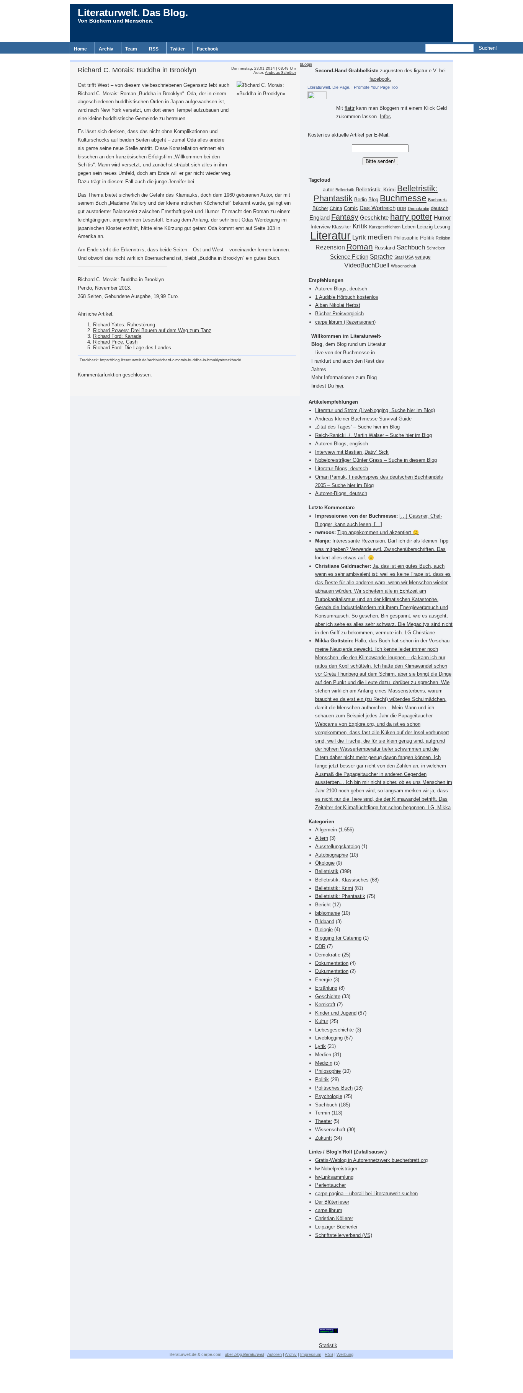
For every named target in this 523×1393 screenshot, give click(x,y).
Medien (323, 1054)
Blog (373, 199)
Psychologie (328, 1096)
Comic (351, 208)
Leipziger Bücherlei (336, 1227)
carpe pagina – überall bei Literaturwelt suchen (366, 1193)
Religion (443, 238)
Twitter (177, 49)
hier (339, 386)
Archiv (106, 49)
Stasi (399, 257)
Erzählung (326, 988)
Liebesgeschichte (334, 1030)
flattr (350, 108)
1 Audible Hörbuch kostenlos (346, 297)
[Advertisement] (261, 56)
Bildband (324, 921)
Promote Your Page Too (376, 87)
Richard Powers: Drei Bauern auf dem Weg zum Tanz (152, 330)
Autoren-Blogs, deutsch (341, 289)
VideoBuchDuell (366, 265)
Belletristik (344, 189)
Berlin (360, 199)
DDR (401, 208)
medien (380, 237)
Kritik (360, 226)
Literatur (330, 235)
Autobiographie (331, 855)
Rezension (330, 247)
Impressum (310, 1354)
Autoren (274, 1354)
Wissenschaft (403, 266)
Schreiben (436, 248)
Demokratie (418, 208)
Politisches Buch (334, 1088)
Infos (385, 116)
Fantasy (344, 217)
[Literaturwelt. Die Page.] (380, 95)
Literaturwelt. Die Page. (328, 87)
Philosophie (406, 238)
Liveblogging (329, 1038)
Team (131, 49)
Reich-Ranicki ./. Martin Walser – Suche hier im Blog (373, 435)
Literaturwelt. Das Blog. (133, 12)
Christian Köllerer (334, 1218)
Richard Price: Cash (115, 342)
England (319, 217)
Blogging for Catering (338, 938)
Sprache (381, 256)
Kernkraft (325, 1004)
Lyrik (359, 237)
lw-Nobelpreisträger (336, 1168)
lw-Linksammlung (334, 1177)
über (244, 1354)
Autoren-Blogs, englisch (341, 443)
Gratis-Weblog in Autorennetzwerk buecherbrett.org (371, 1160)
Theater (323, 1121)
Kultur (321, 1021)
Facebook (207, 49)
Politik (427, 238)
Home (80, 49)
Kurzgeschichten (384, 227)
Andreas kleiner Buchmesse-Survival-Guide (363, 419)
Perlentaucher (330, 1185)
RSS (154, 49)
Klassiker (341, 227)
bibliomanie (327, 913)
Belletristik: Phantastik (340, 896)
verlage (423, 257)
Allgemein (326, 830)
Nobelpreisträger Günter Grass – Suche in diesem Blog (376, 460)
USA (409, 257)
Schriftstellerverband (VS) (343, 1235)
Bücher (320, 208)
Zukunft (323, 1138)
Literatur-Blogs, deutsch (341, 468)
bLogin (306, 64)
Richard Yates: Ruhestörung (124, 324)
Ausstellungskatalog (337, 846)
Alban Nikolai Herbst (337, 305)
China (336, 208)
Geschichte (374, 217)
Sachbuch (411, 247)
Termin (322, 1113)
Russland (384, 248)
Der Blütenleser (332, 1202)
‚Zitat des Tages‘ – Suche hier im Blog (357, 427)
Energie (323, 979)
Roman (359, 246)
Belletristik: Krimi (376, 189)
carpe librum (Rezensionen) (345, 322)
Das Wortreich (378, 208)
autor (328, 189)
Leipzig (425, 227)
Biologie (324, 929)
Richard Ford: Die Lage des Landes (132, 347)
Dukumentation (331, 971)
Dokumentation (331, 963)
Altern (321, 838)
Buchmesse (403, 198)
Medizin (323, 1063)
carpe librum (328, 1210)
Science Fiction (349, 256)
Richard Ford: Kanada (117, 336)
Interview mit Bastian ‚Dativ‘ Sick (352, 452)
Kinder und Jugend (335, 1013)
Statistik (328, 1345)
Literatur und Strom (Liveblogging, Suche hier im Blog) (375, 410)
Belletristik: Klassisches (342, 880)
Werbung (345, 1354)
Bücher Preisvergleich (339, 313)
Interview (320, 227)
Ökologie (325, 863)
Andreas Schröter (280, 72)
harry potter (411, 217)
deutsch (439, 208)
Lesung (442, 227)
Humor (442, 217)
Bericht (323, 904)
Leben (408, 227)
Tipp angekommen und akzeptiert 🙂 (378, 532)
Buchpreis (437, 199)
